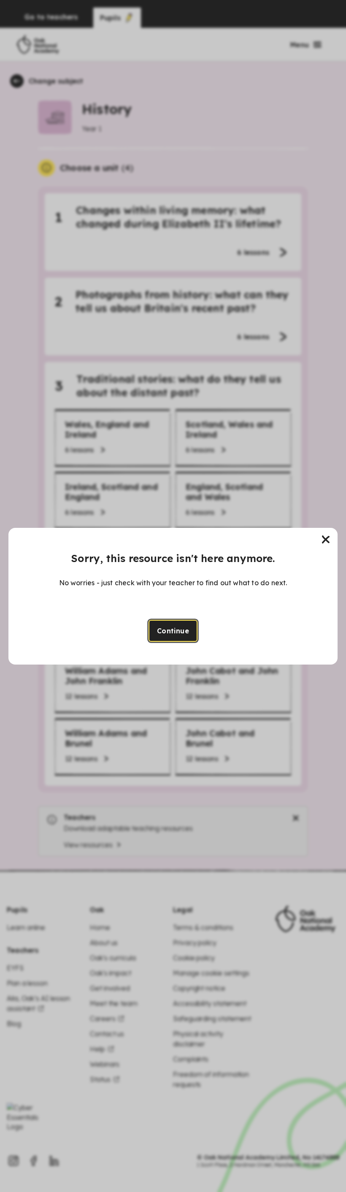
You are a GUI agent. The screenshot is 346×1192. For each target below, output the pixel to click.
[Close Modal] (325, 539)
